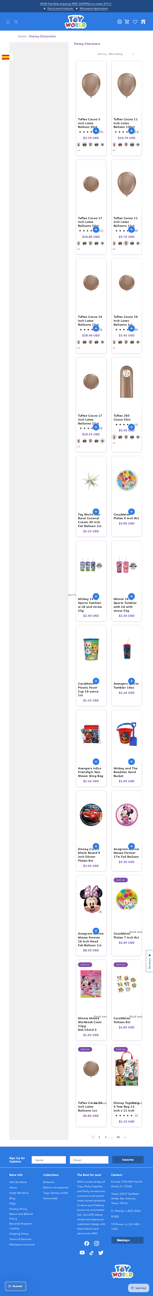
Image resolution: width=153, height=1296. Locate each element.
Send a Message (123, 1240)
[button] (8, 22)
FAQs (12, 1203)
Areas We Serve (18, 1193)
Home (22, 36)
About (13, 1187)
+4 (78, 150)
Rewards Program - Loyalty (21, 1226)
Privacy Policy (18, 1209)
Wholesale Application (94, 8)
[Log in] (119, 21)
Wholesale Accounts (22, 1244)
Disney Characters (42, 36)
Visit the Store (18, 1182)
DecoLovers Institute (60, 8)
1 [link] (93, 1137)
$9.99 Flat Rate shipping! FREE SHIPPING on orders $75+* (76, 3)
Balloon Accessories (55, 1187)
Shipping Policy (19, 1233)
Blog (12, 1198)
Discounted (50, 1198)
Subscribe (128, 1159)
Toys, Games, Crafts (55, 1193)
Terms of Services (20, 1239)
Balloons (48, 1182)
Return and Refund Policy (21, 1216)
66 (118, 1137)
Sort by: (73, 595)
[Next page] (125, 1137)
